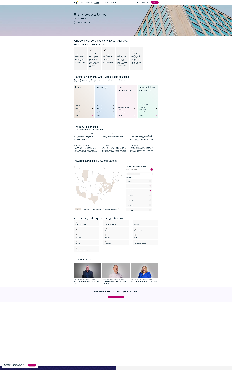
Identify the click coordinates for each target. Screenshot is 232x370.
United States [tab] (146, 172)
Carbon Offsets (143, 110)
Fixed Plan (77, 103)
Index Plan (77, 107)
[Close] (36, 362)
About (82, 2)
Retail (135, 235)
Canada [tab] (133, 172)
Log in (148, 2)
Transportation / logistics (140, 242)
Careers (121, 2)
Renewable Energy (143, 103)
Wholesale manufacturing (81, 248)
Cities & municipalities (80, 223)
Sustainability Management (142, 107)
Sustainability (105, 2)
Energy (77, 229)
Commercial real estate (110, 223)
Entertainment (108, 229)
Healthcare (107, 235)
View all (77, 114)
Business (97, 2)
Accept (32, 365)
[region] (20, 364)
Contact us (155, 2)
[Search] (137, 2)
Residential (89, 2)
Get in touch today (81, 22)
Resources (114, 2)
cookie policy (9, 365)
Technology (108, 242)
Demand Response (122, 110)
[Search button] (151, 168)
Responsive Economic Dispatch (123, 107)
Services (77, 242)
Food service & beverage (140, 229)
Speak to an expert (116, 295)
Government (78, 235)
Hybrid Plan (78, 110)
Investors (142, 2)
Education (136, 223)
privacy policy (17, 365)
